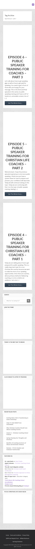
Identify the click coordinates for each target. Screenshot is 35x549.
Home (7, 535)
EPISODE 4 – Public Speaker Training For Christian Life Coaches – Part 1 (18, 247)
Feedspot (26, 486)
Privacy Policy (25, 535)
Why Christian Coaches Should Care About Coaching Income (16, 428)
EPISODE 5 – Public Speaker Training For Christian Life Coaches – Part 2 (18, 156)
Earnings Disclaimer (17, 541)
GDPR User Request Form (12, 538)
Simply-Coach (9, 484)
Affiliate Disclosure (24, 538)
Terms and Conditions (15, 535)
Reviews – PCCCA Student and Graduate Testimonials (15, 448)
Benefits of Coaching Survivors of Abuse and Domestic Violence (16, 443)
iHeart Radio (18, 461)
